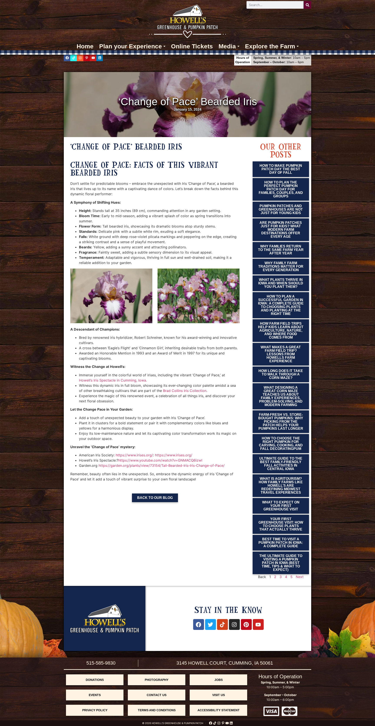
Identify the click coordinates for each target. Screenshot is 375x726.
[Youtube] (93, 58)
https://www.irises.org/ (134, 455)
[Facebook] (67, 58)
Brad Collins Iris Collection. (185, 390)
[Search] (307, 5)
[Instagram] (80, 58)
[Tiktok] (73, 58)
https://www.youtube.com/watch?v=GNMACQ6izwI (160, 460)
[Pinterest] (246, 624)
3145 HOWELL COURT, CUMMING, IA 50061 (224, 663)
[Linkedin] (99, 58)
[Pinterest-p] (86, 58)
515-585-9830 (100, 663)
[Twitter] (210, 624)
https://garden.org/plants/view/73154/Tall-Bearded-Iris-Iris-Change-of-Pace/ (162, 465)
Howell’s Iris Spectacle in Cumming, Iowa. (113, 380)
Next (300, 577)
